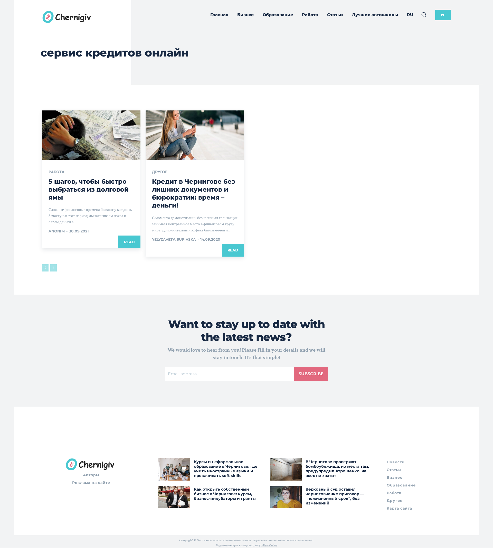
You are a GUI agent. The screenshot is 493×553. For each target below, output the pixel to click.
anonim (57, 231)
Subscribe (311, 373)
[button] (423, 14)
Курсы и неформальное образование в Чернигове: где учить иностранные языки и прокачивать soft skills (226, 468)
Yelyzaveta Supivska (174, 239)
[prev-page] (45, 267)
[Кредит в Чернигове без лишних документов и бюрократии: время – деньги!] (195, 135)
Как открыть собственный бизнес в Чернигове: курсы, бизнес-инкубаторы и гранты (225, 494)
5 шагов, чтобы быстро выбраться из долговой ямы (89, 189)
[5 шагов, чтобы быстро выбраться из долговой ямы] (91, 135)
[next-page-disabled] (53, 267)
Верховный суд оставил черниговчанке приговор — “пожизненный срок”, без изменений (335, 496)
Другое (159, 172)
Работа (56, 172)
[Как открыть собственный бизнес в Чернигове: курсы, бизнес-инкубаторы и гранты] (174, 497)
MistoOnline (269, 545)
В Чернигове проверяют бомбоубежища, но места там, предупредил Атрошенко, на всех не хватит (337, 468)
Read (129, 242)
